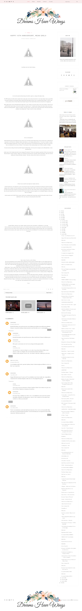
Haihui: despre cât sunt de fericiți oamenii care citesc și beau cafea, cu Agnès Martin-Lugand (67, 116)
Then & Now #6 (64, 275)
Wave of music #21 (65, 447)
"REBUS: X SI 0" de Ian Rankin (67, 537)
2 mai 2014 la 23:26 (16, 348)
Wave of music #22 (65, 363)
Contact (45, 1)
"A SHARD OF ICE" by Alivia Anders (68, 441)
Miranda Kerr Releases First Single (68, 342)
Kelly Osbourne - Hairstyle (66, 520)
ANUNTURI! (63, 370)
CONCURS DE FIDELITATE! (67, 302)
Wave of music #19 (65, 563)
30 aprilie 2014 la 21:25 (14, 362)
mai (62, 232)
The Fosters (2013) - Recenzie (67, 398)
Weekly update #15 (41, 312)
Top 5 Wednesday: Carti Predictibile (68, 244)
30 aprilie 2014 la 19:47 (14, 324)
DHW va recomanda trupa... (66, 264)
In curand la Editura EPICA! (66, 576)
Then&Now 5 (64, 508)
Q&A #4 (66, 158)
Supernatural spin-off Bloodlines (68, 291)
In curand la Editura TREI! (66, 571)
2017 (61, 214)
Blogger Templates (63, 600)
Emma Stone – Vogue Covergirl (67, 351)
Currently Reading (69, 86)
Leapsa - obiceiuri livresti (66, 499)
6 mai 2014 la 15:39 (16, 393)
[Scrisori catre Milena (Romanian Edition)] (75, 93)
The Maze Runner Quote (66, 472)
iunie (63, 230)
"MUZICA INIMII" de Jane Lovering (68, 279)
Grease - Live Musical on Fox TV (68, 235)
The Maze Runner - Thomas (67, 372)
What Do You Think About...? (67, 501)
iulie (62, 229)
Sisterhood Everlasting (66, 312)
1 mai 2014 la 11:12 (16, 335)
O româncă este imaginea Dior (67, 253)
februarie (63, 579)
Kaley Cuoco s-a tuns (65, 300)
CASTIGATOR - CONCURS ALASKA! (68, 409)
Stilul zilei (63, 240)
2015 (61, 217)
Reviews (39, 1)
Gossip (28, 32)
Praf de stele (14, 360)
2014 (61, 219)
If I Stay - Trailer (64, 415)
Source (28, 283)
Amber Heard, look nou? (66, 503)
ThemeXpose (75, 600)
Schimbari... (63, 436)
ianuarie (63, 581)
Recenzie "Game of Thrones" (67, 497)
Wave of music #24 (65, 257)
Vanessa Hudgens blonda (66, 434)
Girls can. (63, 266)
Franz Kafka (62, 90)
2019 (61, 210)
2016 (61, 215)
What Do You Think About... (67, 242)
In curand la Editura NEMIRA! (67, 422)
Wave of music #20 (65, 506)
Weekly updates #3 (68, 149)
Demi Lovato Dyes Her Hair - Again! (68, 304)
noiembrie (64, 222)
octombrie (64, 224)
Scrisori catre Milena (64, 88)
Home (28, 1)
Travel (33, 1)
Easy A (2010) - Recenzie (66, 374)
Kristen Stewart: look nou (66, 541)
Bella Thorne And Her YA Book (67, 462)
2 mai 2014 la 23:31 (16, 385)
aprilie (63, 234)
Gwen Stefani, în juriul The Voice (67, 346)
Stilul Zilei (63, 260)
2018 (61, 212)
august (63, 227)
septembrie (64, 225)
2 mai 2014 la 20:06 (16, 341)
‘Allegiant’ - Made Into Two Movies (68, 486)
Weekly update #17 (10, 312)
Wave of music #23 (65, 272)
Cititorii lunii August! (68, 168)
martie (63, 577)
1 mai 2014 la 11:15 (13, 374)
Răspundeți (49, 329)
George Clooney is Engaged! (67, 255)
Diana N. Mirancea (26, 38)
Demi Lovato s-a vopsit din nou (67, 492)
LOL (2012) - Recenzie (65, 460)
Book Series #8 (64, 458)
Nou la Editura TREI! (65, 306)
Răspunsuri (11, 330)
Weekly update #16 (25, 312)
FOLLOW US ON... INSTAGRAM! (67, 262)
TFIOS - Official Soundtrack (67, 465)
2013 (61, 582)
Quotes (62, 365)
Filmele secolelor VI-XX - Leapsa (68, 328)
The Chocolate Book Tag (66, 344)
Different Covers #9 (65, 443)
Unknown (13, 322)
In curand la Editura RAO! (66, 247)
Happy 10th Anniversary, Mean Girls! (68, 238)
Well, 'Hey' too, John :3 (65, 474)
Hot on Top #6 (64, 546)
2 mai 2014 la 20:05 (14, 407)
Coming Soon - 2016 (65, 445)
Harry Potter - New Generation (67, 494)
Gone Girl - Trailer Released (67, 428)
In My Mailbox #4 (64, 456)
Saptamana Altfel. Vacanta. (66, 532)
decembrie (64, 220)
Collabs (51, 1)
